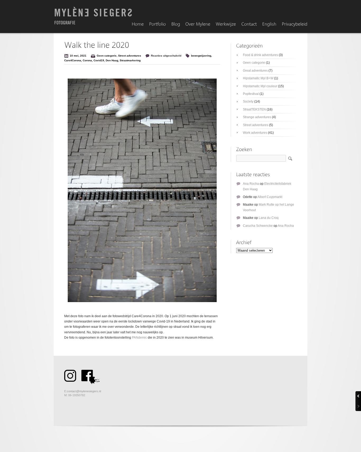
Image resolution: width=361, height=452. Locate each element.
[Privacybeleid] (294, 24)
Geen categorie (107, 55)
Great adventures (255, 70)
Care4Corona (72, 60)
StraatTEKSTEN (254, 109)
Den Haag (112, 60)
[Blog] (176, 24)
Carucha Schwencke (258, 226)
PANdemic (139, 337)
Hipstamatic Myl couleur (260, 86)
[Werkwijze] (226, 24)
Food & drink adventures (260, 55)
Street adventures (129, 55)
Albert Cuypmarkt (269, 197)
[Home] (137, 24)
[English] (269, 24)
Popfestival (251, 94)
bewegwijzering (201, 55)
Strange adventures (257, 117)
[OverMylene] (198, 24)
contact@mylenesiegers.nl (84, 391)
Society (248, 101)
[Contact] (249, 24)
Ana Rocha (251, 184)
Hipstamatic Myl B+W (258, 78)
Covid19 (99, 60)
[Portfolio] (157, 24)
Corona (87, 60)
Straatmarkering (130, 60)
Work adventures (255, 133)
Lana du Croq (269, 218)
